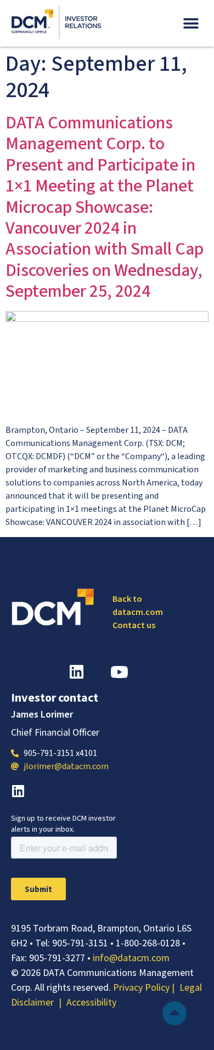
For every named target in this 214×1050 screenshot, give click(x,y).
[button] (190, 23)
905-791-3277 (57, 957)
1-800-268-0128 (148, 942)
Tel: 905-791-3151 (71, 942)
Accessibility (91, 1002)
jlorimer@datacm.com (66, 766)
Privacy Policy (142, 987)
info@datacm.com (131, 957)
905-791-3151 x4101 (60, 753)
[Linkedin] (18, 791)
